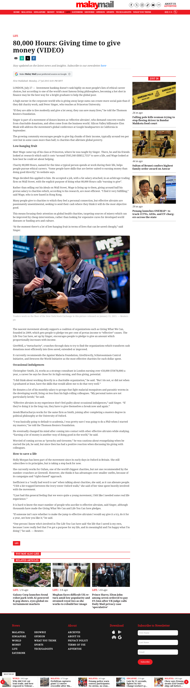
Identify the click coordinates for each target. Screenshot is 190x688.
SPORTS (110, 12)
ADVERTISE (75, 649)
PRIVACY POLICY (78, 640)
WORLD (60, 12)
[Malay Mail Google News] (120, 639)
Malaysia (55, 679)
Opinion (39, 636)
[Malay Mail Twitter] (137, 5)
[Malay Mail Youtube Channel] (153, 5)
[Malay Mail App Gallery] (114, 639)
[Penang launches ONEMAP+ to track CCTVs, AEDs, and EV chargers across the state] (154, 190)
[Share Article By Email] (16, 59)
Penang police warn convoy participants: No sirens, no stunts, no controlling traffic (99, 683)
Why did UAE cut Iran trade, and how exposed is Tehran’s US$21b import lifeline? (23, 683)
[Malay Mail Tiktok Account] (147, 5)
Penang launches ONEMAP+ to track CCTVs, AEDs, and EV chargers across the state (153, 214)
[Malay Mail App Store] (113, 634)
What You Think (142, 12)
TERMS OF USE (77, 644)
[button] (69, 74)
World (16, 679)
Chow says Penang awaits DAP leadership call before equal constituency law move (175, 683)
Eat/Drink (18, 653)
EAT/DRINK (77, 12)
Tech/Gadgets (43, 649)
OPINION (100, 12)
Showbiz (40, 632)
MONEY (50, 12)
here (103, 65)
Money (16, 644)
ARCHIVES (74, 632)
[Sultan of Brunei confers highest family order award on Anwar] (154, 144)
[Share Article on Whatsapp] (22, 59)
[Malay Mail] (95, 8)
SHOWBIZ (89, 12)
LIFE (68, 12)
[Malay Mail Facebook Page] (131, 5)
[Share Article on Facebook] (33, 59)
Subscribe (145, 662)
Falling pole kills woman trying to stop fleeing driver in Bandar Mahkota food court (153, 120)
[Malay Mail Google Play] (120, 634)
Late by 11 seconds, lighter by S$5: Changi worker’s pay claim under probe (137, 683)
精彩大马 (168, 12)
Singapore (132, 679)
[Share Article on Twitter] (28, 59)
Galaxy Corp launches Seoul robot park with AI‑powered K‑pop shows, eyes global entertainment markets (31, 599)
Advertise (170, 6)
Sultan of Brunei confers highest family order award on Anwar (152, 167)
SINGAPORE (39, 12)
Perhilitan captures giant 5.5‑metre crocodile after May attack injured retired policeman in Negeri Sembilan (61, 683)
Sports (38, 644)
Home (17, 12)
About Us (170, 4)
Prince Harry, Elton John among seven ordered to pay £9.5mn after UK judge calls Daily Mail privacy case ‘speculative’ (110, 601)
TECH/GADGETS (123, 12)
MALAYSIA (26, 12)
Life (15, 36)
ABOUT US (74, 636)
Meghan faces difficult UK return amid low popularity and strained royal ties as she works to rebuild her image (71, 599)
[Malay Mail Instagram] (142, 5)
